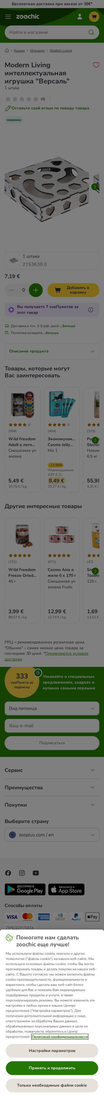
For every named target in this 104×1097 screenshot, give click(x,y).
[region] (52, 1013)
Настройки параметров (52, 1050)
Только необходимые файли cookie (52, 1085)
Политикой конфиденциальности (60, 1036)
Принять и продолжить (52, 1068)
